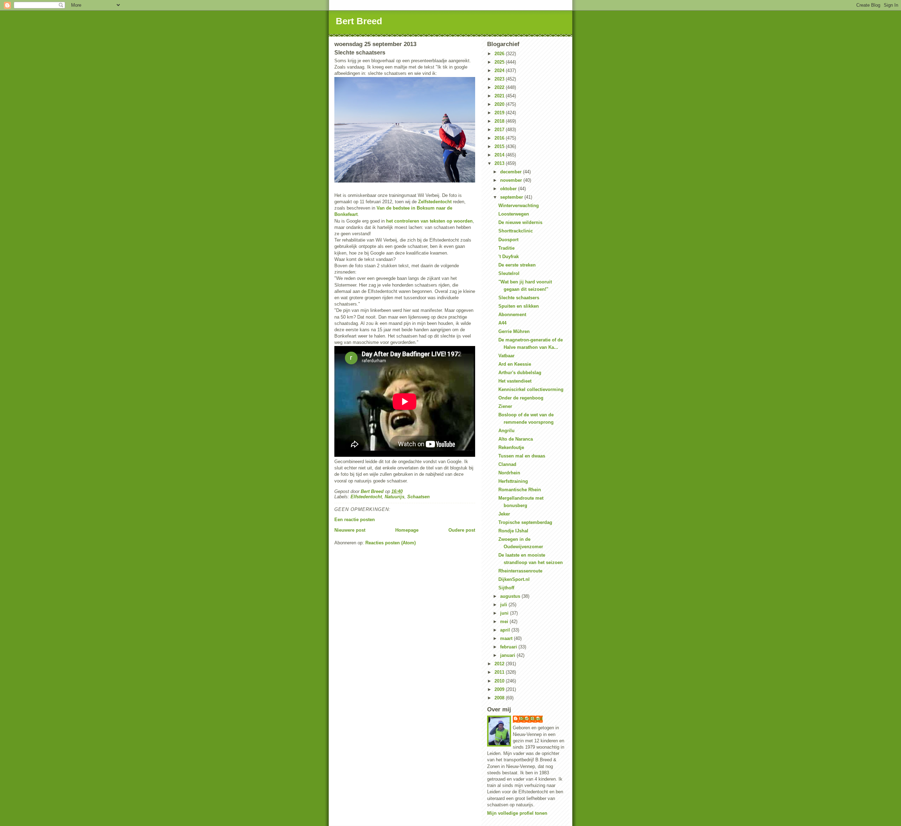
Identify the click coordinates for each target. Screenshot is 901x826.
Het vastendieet (514, 381)
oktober (509, 188)
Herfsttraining (513, 481)
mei (505, 621)
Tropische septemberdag (525, 522)
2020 (500, 104)
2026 (500, 53)
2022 (500, 87)
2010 (500, 681)
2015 (500, 146)
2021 (500, 95)
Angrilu (506, 430)
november (511, 180)
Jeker (504, 514)
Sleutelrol (508, 273)
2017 (500, 129)
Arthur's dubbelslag (519, 372)
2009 (500, 689)
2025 (500, 62)
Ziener (505, 406)
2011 (500, 672)
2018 (500, 121)
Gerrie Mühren (514, 331)
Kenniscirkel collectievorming (530, 389)
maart (507, 638)
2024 (500, 70)
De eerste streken (517, 265)
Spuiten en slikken (518, 306)
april (505, 630)
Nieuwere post (349, 530)
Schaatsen (418, 496)
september (512, 197)
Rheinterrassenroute (520, 571)
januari (508, 655)
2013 (500, 163)
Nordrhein (509, 472)
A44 (502, 323)
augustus (511, 596)
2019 (500, 112)
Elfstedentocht (366, 496)
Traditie (506, 248)
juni (505, 613)
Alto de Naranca (515, 439)
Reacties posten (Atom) (390, 542)
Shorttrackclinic (515, 230)
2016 (500, 138)
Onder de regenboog (520, 398)
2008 (500, 697)
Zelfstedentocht (435, 201)
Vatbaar (506, 355)
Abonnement (512, 314)
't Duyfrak (508, 256)
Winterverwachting (518, 205)
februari (509, 646)
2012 (500, 663)
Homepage (406, 530)
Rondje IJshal (513, 530)
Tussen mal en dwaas (521, 456)
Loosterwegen (513, 214)
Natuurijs (394, 496)
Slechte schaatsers (518, 297)
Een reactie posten (354, 519)
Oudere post (461, 530)
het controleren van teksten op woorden (429, 221)
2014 (500, 155)
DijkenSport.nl (514, 579)
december (511, 171)
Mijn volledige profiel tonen (517, 813)
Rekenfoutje (511, 447)
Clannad (507, 464)
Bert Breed (359, 21)
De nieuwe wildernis (520, 222)
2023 (500, 79)
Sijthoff (506, 587)
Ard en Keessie (514, 364)
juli (504, 604)
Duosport (508, 239)
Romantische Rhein (519, 489)
